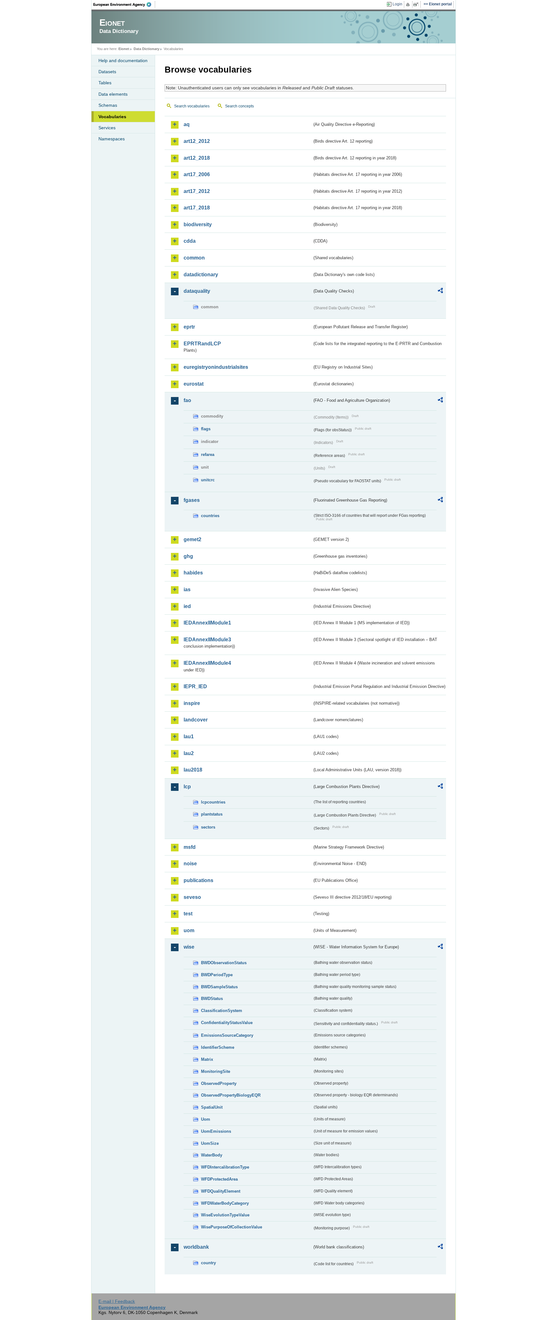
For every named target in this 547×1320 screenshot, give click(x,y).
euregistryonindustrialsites (216, 367)
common (194, 257)
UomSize (210, 1143)
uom (189, 930)
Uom (205, 1119)
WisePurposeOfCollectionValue (231, 1227)
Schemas (107, 105)
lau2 (189, 753)
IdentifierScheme (217, 1047)
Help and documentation (123, 60)
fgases (192, 500)
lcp (187, 786)
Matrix (207, 1059)
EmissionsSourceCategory (227, 1035)
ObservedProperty (218, 1083)
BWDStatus (212, 998)
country (208, 1262)
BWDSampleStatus (219, 986)
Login (397, 4)
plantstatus (212, 814)
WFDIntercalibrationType (225, 1167)
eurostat (194, 384)
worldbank (196, 1247)
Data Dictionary (146, 49)
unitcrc (208, 479)
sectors (208, 827)
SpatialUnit (212, 1107)
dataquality (197, 291)
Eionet (123, 49)
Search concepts (239, 106)
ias (187, 589)
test (188, 913)
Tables (104, 82)
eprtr (189, 327)
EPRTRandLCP (202, 343)
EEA (124, 4)
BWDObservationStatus (224, 962)
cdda (190, 241)
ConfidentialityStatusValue (227, 1022)
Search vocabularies (192, 106)
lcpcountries (213, 802)
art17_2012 (197, 191)
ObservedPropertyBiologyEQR (231, 1095)
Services (107, 127)
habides (193, 572)
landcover (196, 719)
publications (198, 880)
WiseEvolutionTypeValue (225, 1215)
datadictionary (201, 274)
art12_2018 (197, 158)
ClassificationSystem (221, 1010)
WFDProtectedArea (219, 1179)
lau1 (189, 736)
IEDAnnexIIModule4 (207, 663)
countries (210, 515)
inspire (192, 703)
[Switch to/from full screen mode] (417, 4)
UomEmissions (216, 1131)
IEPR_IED (195, 686)
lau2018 (193, 769)
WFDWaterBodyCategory (225, 1203)
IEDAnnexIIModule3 (207, 639)
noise (190, 863)
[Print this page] (408, 4)
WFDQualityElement (220, 1191)
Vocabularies (112, 116)
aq (187, 124)
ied (187, 606)
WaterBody (211, 1155)
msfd (190, 847)
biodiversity (198, 224)
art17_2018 (197, 207)
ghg (188, 556)
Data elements (113, 94)
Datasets (107, 71)
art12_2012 (197, 141)
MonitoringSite (215, 1071)
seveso (192, 897)
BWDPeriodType (217, 974)
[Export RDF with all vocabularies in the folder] (440, 291)
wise (189, 947)
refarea (207, 454)
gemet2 (192, 539)
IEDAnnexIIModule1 (207, 622)
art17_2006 (197, 174)
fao (187, 400)
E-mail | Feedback (116, 1301)
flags (206, 428)
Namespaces (111, 138)
